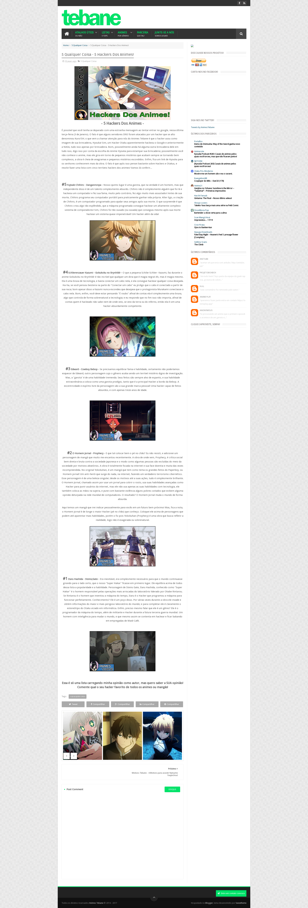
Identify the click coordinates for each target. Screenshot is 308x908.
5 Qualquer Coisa (79, 45)
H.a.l (202, 286)
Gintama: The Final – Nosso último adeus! (213, 198)
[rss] (244, 3)
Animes (123, 34)
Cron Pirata (199, 225)
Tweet (74, 704)
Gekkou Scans (200, 242)
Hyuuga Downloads (203, 232)
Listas (106, 34)
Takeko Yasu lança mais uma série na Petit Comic (216, 205)
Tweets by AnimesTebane (202, 127)
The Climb (198, 244)
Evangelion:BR (200, 178)
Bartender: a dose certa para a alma (210, 213)
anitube (204, 259)
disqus (172, 789)
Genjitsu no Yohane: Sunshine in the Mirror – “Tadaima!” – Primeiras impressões (214, 189)
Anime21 (198, 185)
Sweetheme (241, 903)
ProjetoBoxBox (208, 272)
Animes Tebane (96, 903)
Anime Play (205, 297)
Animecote (199, 151)
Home (66, 45)
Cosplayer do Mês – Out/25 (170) (209, 181)
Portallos (198, 141)
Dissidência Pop (201, 210)
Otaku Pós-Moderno (203, 171)
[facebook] (239, 3)
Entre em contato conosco (232, 893)
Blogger (209, 903)
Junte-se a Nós (164, 34)
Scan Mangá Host (202, 217)
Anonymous (206, 310)
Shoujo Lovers (200, 203)
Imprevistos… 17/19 (203, 220)
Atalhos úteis (84, 34)
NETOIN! (198, 161)
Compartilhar (99, 704)
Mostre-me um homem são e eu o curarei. (213, 174)
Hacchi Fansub (200, 195)
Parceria (142, 34)
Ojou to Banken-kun (203, 227)
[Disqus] (122, 835)
